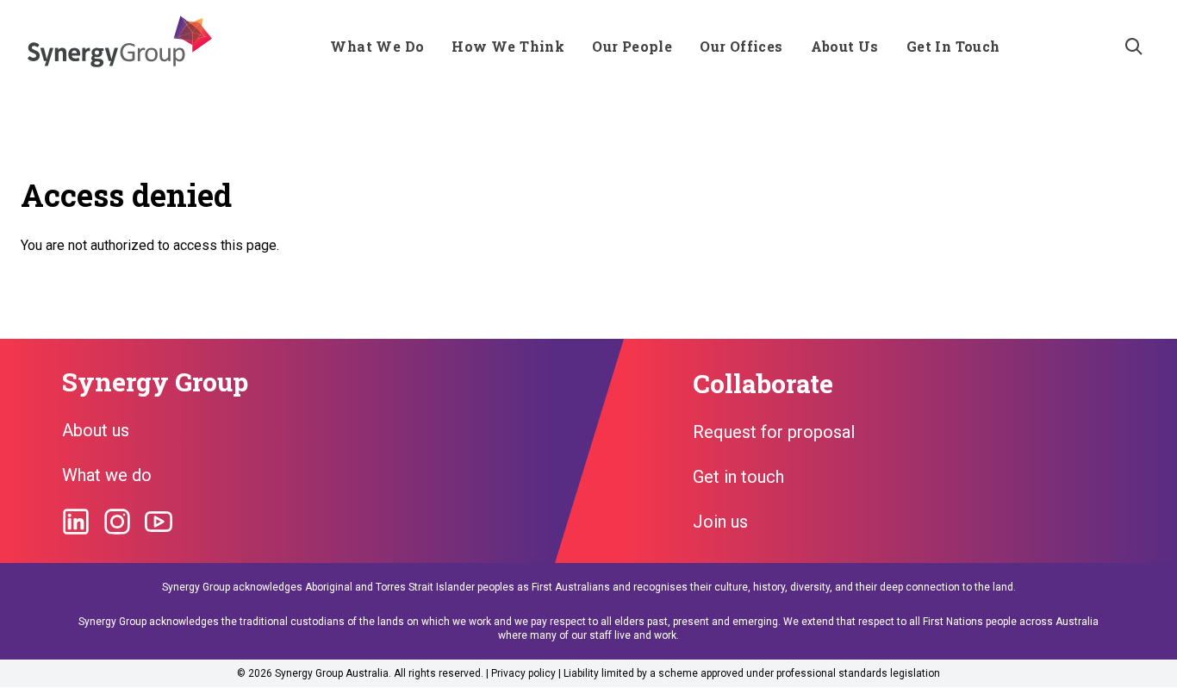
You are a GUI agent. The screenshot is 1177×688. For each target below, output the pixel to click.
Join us (720, 521)
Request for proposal (774, 432)
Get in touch (738, 476)
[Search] (1133, 46)
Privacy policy (523, 673)
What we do (107, 475)
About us (95, 430)
